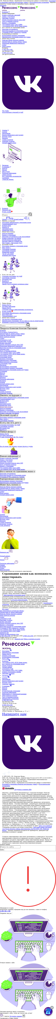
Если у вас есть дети (10, 423)
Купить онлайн (6, 212)
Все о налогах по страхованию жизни (16, 471)
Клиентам (5, 12)
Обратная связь (4, 349)
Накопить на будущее (10, 395)
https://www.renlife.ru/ (45, 825)
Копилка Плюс (6, 225)
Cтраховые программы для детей (12, 276)
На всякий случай (8, 415)
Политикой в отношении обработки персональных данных (28, 1)
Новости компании (7, 233)
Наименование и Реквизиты (10, 698)
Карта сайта (5, 659)
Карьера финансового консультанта (12, 135)
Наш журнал (6, 171)
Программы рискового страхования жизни (15, 246)
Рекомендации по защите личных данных (14, 41)
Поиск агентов (6, 46)
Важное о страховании (9, 23)
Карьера (4, 689)
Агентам (4, 130)
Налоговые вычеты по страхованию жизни (15, 31)
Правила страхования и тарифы (11, 672)
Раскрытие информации (9, 173)
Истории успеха (6, 136)
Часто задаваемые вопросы (10, 21)
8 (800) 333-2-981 (7, 52)
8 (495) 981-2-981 (7, 49)
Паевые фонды (6, 305)
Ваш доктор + (6, 247)
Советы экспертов (7, 139)
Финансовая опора (7, 230)
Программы (6, 651)
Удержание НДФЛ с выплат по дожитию (14, 32)
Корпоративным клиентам (11, 479)
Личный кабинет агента (7, 384)
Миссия (4, 170)
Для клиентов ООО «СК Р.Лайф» (12, 24)
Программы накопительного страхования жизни (16, 222)
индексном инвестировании (19, 600)
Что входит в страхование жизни (12, 319)
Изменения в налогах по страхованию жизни (15, 322)
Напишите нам (6, 210)
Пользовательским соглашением (39, 2)
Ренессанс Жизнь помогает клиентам (13, 40)
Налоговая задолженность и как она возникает (16, 236)
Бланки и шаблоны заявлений (11, 15)
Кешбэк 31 (5, 281)
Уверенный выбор (7, 228)
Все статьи (5, 609)
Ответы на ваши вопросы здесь (9, 634)
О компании (6, 167)
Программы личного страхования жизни (6, 356)
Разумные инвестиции (8, 306)
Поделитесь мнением (16, 1016)
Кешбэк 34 (5, 227)
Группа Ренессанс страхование (11, 691)
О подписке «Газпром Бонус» (9, 332)
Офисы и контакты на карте (32, 639)
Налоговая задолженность (10, 29)
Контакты (5, 208)
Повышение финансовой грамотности (13, 43)
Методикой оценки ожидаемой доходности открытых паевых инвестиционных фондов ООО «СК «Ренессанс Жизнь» (27, 828)
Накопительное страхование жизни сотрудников (16, 37)
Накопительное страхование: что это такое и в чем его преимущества (22, 321)
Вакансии (5, 138)
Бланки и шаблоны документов (11, 238)
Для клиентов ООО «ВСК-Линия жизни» (14, 26)
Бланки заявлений (5, 343)
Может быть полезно (6, 407)
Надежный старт (7, 279)
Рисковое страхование (6, 358)
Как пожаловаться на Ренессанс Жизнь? (12, 610)
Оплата (2, 559)
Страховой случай (5, 340)
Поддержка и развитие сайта (22, 789)
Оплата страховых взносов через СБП (13, 20)
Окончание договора (8, 18)
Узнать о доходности (8, 16)
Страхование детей (5, 363)
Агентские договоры (8, 141)
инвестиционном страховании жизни (14, 595)
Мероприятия (6, 133)
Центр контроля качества (7, 337)
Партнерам (5, 165)
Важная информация (9, 456)
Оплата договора (7, 665)
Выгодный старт (7, 314)
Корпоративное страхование (8, 366)
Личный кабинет (5, 556)
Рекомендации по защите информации (11, 612)
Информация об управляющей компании (14, 694)
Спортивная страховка (9, 249)
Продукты (4, 328)
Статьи (4, 45)
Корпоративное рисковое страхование (13, 35)
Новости (4, 168)
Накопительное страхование (8, 360)
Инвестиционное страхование (8, 362)
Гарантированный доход (9, 224)
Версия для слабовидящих (10, 791)
